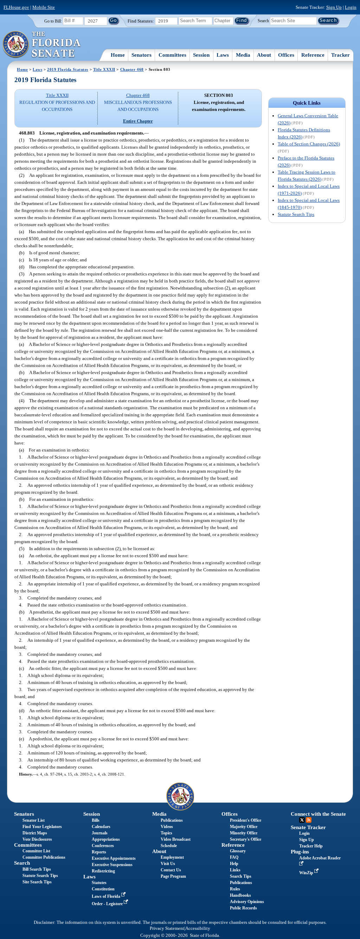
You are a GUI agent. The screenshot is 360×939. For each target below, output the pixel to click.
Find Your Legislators (42, 826)
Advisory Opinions (247, 901)
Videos (167, 826)
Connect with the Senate (318, 814)
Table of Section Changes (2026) (309, 144)
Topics (166, 833)
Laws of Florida (106, 896)
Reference (312, 55)
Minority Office (243, 833)
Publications (172, 820)
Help (234, 863)
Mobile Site (43, 7)
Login (350, 7)
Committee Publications (43, 857)
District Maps (34, 833)
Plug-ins (300, 851)
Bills (95, 820)
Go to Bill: (53, 21)
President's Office (245, 820)
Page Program (173, 876)
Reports (99, 852)
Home (118, 55)
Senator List (33, 820)
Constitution (103, 889)
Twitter (302, 820)
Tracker (340, 55)
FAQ (234, 857)
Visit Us (168, 863)
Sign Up (334, 7)
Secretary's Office (245, 839)
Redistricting (103, 871)
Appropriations (106, 839)
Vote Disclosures (37, 839)
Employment (172, 857)
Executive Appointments (114, 858)
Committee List (36, 850)
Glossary (238, 850)
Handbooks (240, 895)
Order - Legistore (108, 903)
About (264, 55)
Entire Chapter (138, 121)
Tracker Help (311, 846)
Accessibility (197, 928)
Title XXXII (104, 69)
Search (263, 20)
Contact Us (171, 870)
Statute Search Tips (296, 214)
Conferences (103, 845)
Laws (223, 55)
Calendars (101, 826)
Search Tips (240, 876)
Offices (286, 55)
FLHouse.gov (16, 7)
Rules (235, 889)
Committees (172, 55)
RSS (308, 820)
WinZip (306, 872)
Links (235, 870)
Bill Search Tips (36, 869)
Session (201, 55)
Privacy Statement (167, 928)
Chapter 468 (132, 69)
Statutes (99, 882)
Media (243, 55)
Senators (141, 55)
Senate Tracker (308, 827)
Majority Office (243, 826)
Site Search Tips (37, 881)
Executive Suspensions (112, 864)
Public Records (243, 908)
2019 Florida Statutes (67, 69)
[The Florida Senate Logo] (42, 44)
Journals (100, 833)
